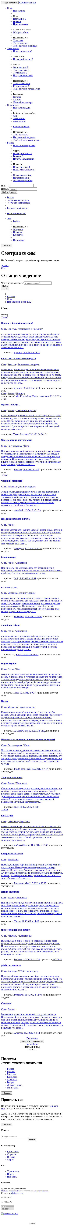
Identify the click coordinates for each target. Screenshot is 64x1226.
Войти (5, 192)
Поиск (10, 1174)
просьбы (21, 70)
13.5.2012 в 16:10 (31, 388)
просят (20, 72)
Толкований (19, 118)
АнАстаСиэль (21, 730)
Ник (3, 185)
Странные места (26, 707)
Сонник (17, 99)
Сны (9, 299)
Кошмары (12, 935)
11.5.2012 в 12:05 (33, 994)
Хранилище (13, 1171)
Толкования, (13, 48)
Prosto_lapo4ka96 (22, 769)
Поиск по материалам (24, 145)
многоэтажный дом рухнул (15, 929)
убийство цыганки (11, 965)
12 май (4, 475)
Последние (19, 19)
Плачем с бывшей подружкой (17, 323)
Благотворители (21, 126)
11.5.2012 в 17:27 (37, 883)
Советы (17, 97)
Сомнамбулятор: (27, 2)
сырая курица (8, 663)
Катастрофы (25, 935)
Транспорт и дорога (26, 410)
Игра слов (24, 821)
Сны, (9, 8)
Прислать (12, 1176)
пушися (18, 352)
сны (18, 40)
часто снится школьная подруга (18, 358)
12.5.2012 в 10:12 (29, 654)
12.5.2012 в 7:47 (40, 769)
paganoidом (15, 1191)
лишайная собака (10, 625)
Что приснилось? (12, 283)
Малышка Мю (21, 883)
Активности (19, 121)
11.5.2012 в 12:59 (31, 959)
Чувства (12, 329)
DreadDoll (19, 616)
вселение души (9, 587)
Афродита (19, 548)
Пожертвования (21, 177)
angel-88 (18, 807)
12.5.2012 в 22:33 (32, 510)
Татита (17, 921)
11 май (4, 809)
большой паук (8, 557)
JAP (16, 578)
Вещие (10, 1082)
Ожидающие (20, 67)
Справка (11, 1154)
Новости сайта (21, 167)
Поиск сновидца (21, 107)
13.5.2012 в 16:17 (31, 352)
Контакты (18, 234)
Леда (16, 692)
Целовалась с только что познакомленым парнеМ (28, 739)
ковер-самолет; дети (12, 853)
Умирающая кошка (11, 777)
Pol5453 (18, 469)
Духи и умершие (26, 486)
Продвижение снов (23, 75)
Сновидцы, (13, 105)
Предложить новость (23, 169)
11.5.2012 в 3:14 (32, 1033)
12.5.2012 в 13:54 (27, 578)
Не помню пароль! (16, 213)
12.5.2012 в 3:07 (31, 807)
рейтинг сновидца (25, 45)
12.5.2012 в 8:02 (37, 730)
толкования (21, 83)
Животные (21, 563)
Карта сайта (13, 1151)
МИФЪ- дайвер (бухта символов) (32, 396)
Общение (18, 229)
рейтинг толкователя (26, 89)
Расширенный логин (17, 208)
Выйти (16, 221)
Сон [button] (4, 266)
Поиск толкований (22, 51)
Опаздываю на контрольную (16, 440)
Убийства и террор (28, 971)
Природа (20, 393)
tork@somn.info (16, 1193)
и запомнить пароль (18, 200)
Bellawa (18, 959)
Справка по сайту (22, 175)
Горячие (17, 21)
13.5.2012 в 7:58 (31, 469)
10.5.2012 (57, 959)
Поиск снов (19, 10)
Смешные (13, 821)
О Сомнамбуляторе (22, 180)
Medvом (4, 1191)
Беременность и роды (28, 364)
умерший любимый (11, 481)
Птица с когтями (10, 891)
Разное (10, 142)
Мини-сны (13, 859)
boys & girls (7, 815)
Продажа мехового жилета (15, 519)
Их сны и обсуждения (24, 137)
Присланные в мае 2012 (19, 302)
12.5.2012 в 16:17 (33, 548)
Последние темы (22, 153)
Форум (10, 1159)
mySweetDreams (22, 845)
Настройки (18, 240)
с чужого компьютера (18, 202)
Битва (4, 701)
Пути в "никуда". (10, 404)
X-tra (18, 654)
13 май (4, 317)
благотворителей (41, 1191)
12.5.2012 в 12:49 (33, 616)
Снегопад (6, 1003)
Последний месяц (23, 59)
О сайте (11, 1157)
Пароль (5, 189)
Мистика (12, 486)
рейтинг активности (26, 140)
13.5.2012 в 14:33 (37, 434)
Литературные (15, 446)
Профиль (17, 232)
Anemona (18, 1033)
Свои (26, 446)
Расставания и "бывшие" (30, 329)
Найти (32, 1140)
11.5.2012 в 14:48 (30, 921)
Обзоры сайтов (20, 32)
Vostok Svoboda (21, 434)
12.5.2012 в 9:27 (28, 692)
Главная (11, 296)
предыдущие (32, 1041)
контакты (20, 134)
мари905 (18, 510)
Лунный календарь (22, 102)
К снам (21, 86)
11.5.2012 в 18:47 (39, 845)
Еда (18, 669)
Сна (15, 115)
